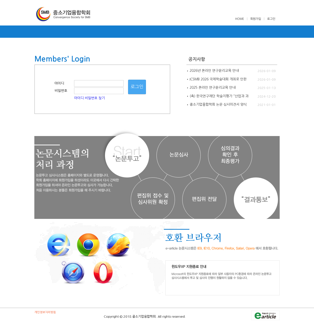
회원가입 (255, 18)
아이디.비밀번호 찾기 (89, 98)
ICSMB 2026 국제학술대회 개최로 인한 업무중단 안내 (218, 79)
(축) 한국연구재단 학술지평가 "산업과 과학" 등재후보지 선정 (219, 96)
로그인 (271, 18)
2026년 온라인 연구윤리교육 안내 (214, 70)
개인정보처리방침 (45, 312)
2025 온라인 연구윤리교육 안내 (213, 87)
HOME (240, 18)
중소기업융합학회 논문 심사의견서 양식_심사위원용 (218, 105)
